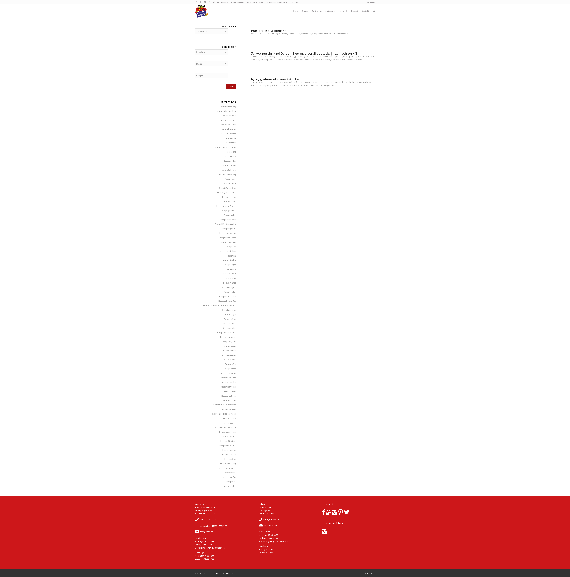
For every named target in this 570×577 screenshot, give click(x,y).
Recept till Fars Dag (227, 174)
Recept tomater (229, 450)
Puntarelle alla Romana (268, 31)
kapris (336, 56)
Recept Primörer (229, 355)
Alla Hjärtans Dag (228, 106)
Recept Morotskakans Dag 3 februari (219, 305)
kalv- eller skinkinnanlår (323, 56)
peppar (266, 85)
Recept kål (231, 255)
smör (300, 85)
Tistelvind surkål (338, 59)
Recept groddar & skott (226, 206)
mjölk (365, 82)
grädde (338, 82)
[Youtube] (200, 2)
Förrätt (276, 82)
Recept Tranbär (229, 454)
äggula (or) (309, 82)
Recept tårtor (230, 459)
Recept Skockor (229, 409)
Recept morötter (229, 310)
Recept (268, 33)
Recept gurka (230, 201)
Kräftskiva (284, 82)
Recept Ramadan (228, 377)
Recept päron (230, 368)
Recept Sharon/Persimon (224, 404)
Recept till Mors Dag (227, 301)
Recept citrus (230, 156)
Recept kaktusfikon (227, 237)
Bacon (317, 82)
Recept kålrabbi (229, 260)
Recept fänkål (230, 183)
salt (298, 33)
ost (347, 56)
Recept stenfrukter (227, 432)
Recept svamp (229, 436)
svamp (306, 85)
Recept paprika (229, 328)
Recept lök (231, 269)
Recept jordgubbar (227, 233)
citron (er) (276, 33)
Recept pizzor (230, 346)
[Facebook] (196, 2)
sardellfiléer (306, 33)
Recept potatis (229, 350)
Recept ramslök (229, 382)
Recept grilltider (229, 197)
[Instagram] (205, 2)
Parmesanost (256, 85)
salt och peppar (267, 59)
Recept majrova (229, 273)
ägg (294, 56)
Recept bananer (229, 129)
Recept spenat (229, 423)
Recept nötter (230, 319)
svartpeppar (317, 33)
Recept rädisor (229, 391)
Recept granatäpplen (226, 192)
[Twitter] (214, 2)
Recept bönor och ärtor (225, 147)
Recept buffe (230, 138)
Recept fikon (230, 179)
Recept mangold (229, 287)
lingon (342, 56)
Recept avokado (228, 124)
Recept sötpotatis (228, 441)
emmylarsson (342, 33)
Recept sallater (229, 400)
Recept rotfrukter (228, 386)
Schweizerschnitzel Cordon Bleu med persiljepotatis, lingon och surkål (304, 53)
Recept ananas (229, 115)
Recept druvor (229, 165)
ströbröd (326, 59)
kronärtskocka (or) (350, 82)
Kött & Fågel (281, 56)
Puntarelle (292, 33)
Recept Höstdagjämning (225, 224)
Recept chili (231, 151)
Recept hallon (230, 215)
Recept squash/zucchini (225, 427)
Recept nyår (230, 314)
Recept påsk (230, 364)
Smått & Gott (299, 82)
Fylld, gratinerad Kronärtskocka (275, 79)
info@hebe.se (206, 531)
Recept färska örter (227, 188)
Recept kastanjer (228, 242)
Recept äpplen (229, 486)
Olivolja (284, 33)
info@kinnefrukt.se (272, 525)
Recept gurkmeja (228, 210)
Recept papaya (229, 323)
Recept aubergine (228, 120)
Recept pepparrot (228, 337)
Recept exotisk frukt (227, 170)
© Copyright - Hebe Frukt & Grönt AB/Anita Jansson (215, 573)
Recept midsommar (227, 296)
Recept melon (230, 292)
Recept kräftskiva (228, 251)
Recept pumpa (229, 359)
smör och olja (316, 59)
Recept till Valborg (228, 463)
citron (299, 56)
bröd (323, 82)
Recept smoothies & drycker (223, 413)
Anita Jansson (328, 85)
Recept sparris (229, 418)
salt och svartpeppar (283, 59)
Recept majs (230, 278)
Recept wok (231, 481)
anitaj (360, 59)
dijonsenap (307, 56)
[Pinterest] (209, 2)
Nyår (291, 82)
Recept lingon (230, 264)
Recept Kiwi (231, 246)
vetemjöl (349, 59)
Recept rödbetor (228, 396)
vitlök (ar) (327, 33)
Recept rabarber (228, 373)
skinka (306, 59)
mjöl (360, 82)
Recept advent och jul (226, 111)
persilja (352, 56)
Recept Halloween (228, 219)
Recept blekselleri (228, 133)
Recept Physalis (229, 341)
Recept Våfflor (229, 477)
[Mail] (218, 2)
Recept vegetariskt (227, 468)
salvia (283, 85)
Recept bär (231, 142)
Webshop (371, 2)
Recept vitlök (230, 472)
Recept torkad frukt (227, 445)
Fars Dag (271, 56)
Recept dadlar (230, 160)
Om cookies (370, 573)
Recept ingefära (229, 228)
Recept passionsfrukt (226, 332)
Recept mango (229, 282)
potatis (359, 56)
